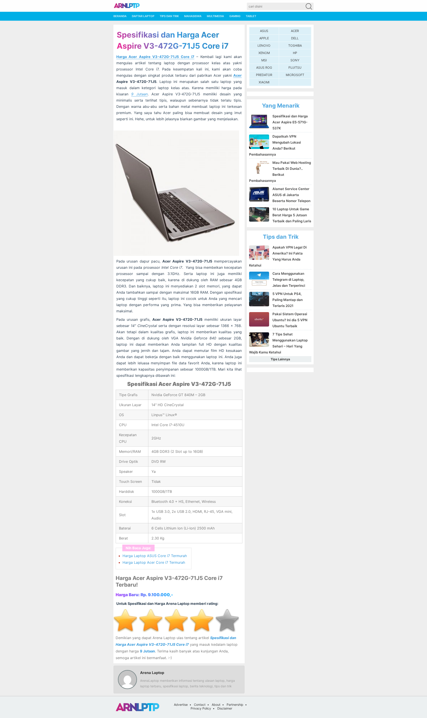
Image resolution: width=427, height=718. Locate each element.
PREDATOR (264, 75)
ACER (295, 31)
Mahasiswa (192, 16)
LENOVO (264, 45)
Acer (237, 75)
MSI (264, 60)
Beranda (120, 16)
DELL (295, 38)
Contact (199, 704)
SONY (294, 60)
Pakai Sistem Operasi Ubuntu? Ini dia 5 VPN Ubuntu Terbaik (289, 320)
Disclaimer (224, 708)
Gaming (234, 16)
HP (295, 53)
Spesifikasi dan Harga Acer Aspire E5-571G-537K (290, 122)
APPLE (264, 38)
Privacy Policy (201, 708)
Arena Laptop (152, 672)
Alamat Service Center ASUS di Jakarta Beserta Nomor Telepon (291, 195)
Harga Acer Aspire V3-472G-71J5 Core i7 (155, 56)
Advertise (181, 704)
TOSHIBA (295, 45)
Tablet (251, 16)
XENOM (264, 53)
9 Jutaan (139, 94)
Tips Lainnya (280, 359)
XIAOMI (264, 82)
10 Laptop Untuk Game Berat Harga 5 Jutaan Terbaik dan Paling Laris (291, 215)
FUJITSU (294, 67)
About (216, 704)
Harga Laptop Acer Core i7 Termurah (154, 562)
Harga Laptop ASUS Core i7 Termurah (155, 556)
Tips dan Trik (169, 16)
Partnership (235, 704)
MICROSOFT (295, 75)
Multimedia (215, 16)
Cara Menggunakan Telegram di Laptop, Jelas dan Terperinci (288, 279)
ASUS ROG (264, 67)
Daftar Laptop (143, 16)
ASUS (264, 31)
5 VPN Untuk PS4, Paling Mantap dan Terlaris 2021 (287, 300)
